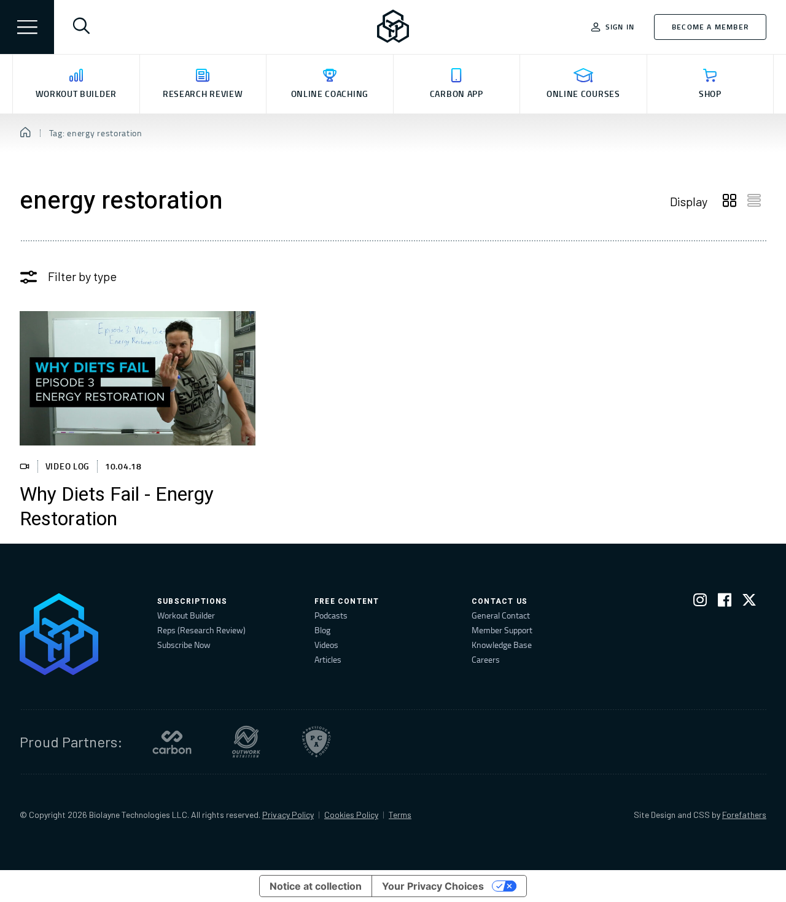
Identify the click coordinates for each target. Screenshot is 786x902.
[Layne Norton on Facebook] (724, 602)
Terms (400, 814)
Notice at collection (316, 886)
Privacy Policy (288, 814)
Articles (327, 659)
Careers (486, 659)
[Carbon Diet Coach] (171, 742)
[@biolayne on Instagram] (700, 602)
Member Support (502, 630)
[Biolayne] (393, 27)
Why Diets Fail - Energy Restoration (117, 506)
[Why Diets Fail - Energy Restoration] (137, 378)
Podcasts (331, 615)
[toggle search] (81, 27)
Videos (326, 644)
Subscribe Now (184, 644)
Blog (322, 630)
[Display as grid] (729, 201)
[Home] (25, 133)
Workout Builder (186, 615)
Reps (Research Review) (201, 630)
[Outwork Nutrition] (246, 742)
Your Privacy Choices (433, 886)
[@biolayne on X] (749, 602)
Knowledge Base (502, 644)
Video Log (67, 466)
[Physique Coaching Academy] (316, 742)
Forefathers (744, 814)
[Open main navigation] (27, 27)
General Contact (501, 615)
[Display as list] (754, 201)
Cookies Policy (351, 814)
